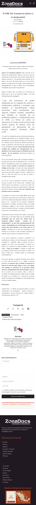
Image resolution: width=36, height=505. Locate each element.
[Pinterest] (18, 308)
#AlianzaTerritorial (11, 438)
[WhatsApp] (23, 308)
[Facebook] (7, 308)
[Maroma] (18, 329)
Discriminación (15, 315)
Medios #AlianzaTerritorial (18, 488)
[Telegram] (28, 308)
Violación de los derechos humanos (11, 319)
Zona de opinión (18, 19)
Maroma (21, 21)
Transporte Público (7, 317)
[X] (12, 308)
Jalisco (22, 315)
